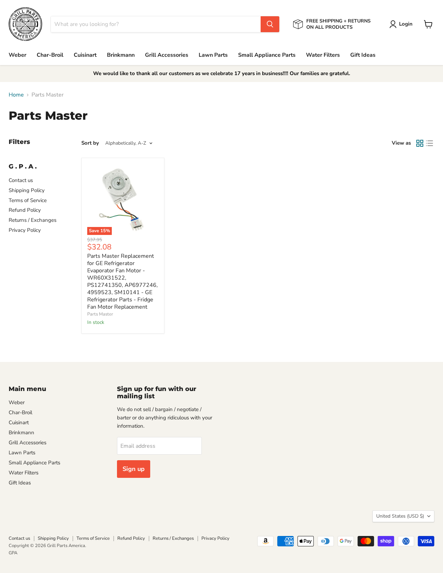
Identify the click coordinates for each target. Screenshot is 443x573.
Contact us (21, 180)
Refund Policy (25, 210)
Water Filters (323, 55)
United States (400, 516)
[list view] (429, 143)
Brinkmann (121, 55)
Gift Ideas (363, 55)
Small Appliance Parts (267, 55)
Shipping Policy (27, 190)
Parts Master (100, 314)
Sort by (90, 143)
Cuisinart (85, 55)
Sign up (134, 469)
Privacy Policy (25, 230)
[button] (402, 24)
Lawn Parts (213, 55)
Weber (17, 55)
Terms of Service (28, 200)
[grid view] (420, 143)
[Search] (270, 24)
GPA (13, 553)
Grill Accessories (166, 55)
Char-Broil (50, 55)
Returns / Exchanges (32, 220)
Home (16, 95)
